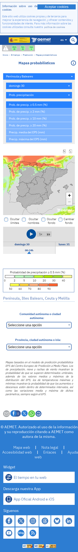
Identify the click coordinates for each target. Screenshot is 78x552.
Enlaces (49, 452)
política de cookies (54, 27)
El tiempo (15, 54)
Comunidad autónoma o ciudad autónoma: (40, 316)
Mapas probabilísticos (46, 54)
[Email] (6, 416)
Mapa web (21, 447)
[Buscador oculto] (73, 40)
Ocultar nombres (33, 221)
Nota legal (49, 447)
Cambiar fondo (69, 221)
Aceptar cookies (56, 7)
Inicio (5, 54)
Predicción (28, 54)
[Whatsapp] (31, 413)
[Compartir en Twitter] (24, 413)
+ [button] (69, 195)
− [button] (69, 201)
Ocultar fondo (51, 221)
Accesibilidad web (17, 452)
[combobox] (39, 76)
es (62, 40)
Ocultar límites (15, 221)
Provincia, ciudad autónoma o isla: (38, 340)
